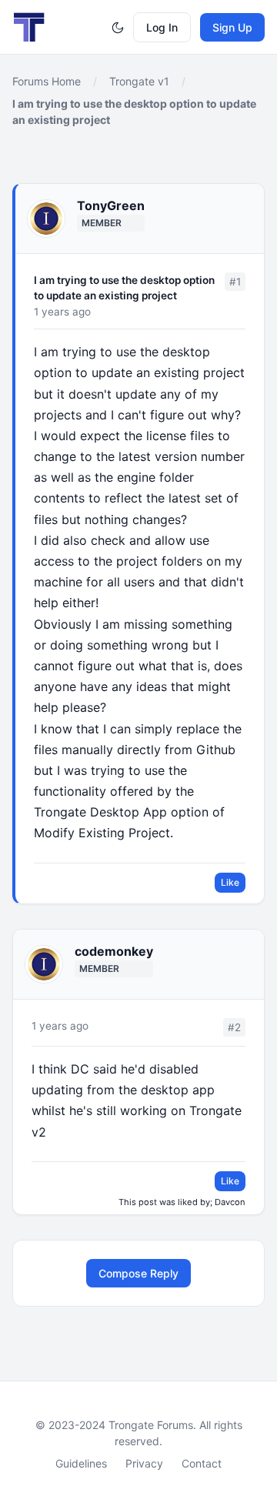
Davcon (230, 1202)
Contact (202, 1463)
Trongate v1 (139, 81)
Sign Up (232, 27)
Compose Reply (138, 1273)
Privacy (144, 1463)
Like (230, 882)
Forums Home (46, 81)
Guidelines (81, 1463)
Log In (162, 27)
